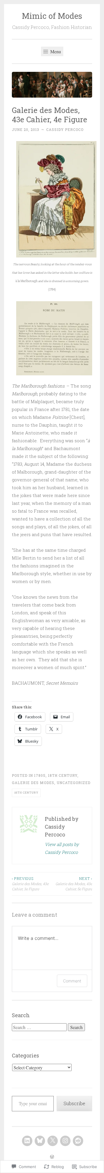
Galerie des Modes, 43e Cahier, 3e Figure (30, 883)
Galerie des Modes (33, 782)
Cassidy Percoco (64, 129)
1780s (40, 775)
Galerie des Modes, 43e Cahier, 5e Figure (73, 883)
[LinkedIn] (27, 1141)
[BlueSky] (40, 1141)
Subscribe (74, 1103)
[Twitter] (52, 1141)
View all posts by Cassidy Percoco (62, 848)
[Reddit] (78, 1141)
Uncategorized (73, 782)
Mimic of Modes (52, 16)
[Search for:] (40, 1027)
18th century (62, 775)
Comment (72, 980)
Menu (55, 51)
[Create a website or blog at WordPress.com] (52, 1157)
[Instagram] (65, 1141)
